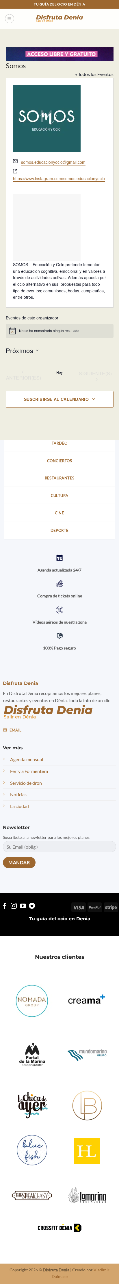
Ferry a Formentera (29, 771)
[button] (9, 18)
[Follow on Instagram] (14, 906)
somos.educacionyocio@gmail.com (53, 162)
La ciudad (19, 806)
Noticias (18, 794)
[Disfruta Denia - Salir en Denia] (59, 18)
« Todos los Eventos (94, 74)
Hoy (59, 372)
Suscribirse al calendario (56, 399)
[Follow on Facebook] (4, 906)
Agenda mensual (26, 759)
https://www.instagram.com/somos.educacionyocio (59, 178)
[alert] (60, 331)
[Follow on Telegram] (32, 906)
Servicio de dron (26, 782)
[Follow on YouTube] (23, 906)
